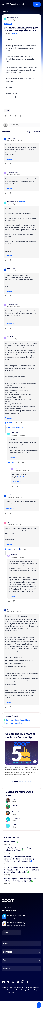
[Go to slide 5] (25, 782)
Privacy (9, 987)
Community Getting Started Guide (18, 720)
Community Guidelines (14, 723)
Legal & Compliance (8, 990)
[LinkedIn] (8, 982)
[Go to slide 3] (19, 782)
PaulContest (11, 138)
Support (6, 968)
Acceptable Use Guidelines (30, 987)
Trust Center (17, 987)
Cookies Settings (21, 990)
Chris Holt (15, 806)
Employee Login (33, 990)
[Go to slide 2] (15, 782)
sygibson (10, 337)
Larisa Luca (16, 818)
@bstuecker (21, 477)
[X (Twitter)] (13, 982)
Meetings (6, 12)
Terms (4, 987)
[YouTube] (17, 982)
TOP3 (9, 609)
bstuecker (14, 433)
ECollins (14, 825)
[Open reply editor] (21, 124)
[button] (3, 4)
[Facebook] (27, 982)
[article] (21, 151)
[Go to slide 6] (28, 782)
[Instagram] (22, 982)
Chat (5, 864)
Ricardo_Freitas (12, 17)
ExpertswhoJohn (17, 812)
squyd (9, 522)
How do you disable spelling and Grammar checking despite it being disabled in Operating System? (19, 859)
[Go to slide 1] (12, 782)
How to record (10, 841)
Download (7, 952)
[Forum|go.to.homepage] (16, 4)
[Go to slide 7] (31, 782)
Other (7, 111)
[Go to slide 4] (23, 782)
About (6, 943)
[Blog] (3, 982)
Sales (5, 960)
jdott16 (14, 799)
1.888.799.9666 (9, 910)
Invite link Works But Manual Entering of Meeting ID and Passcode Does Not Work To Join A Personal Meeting (21, 869)
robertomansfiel (12, 172)
